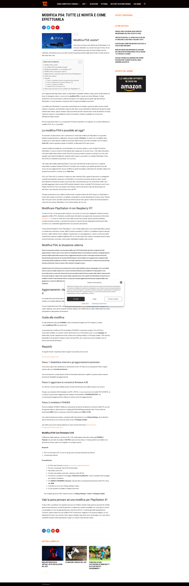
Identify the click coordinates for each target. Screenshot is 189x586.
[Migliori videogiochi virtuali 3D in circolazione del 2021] (52, 553)
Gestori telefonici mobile (121, 4)
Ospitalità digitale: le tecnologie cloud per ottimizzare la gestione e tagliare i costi (130, 38)
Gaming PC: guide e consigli (49, 11)
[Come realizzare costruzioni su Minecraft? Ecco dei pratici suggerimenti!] (99, 553)
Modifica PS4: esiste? (51, 65)
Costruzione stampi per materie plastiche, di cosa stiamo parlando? (130, 45)
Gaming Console (63, 11)
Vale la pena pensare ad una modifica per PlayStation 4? (62, 88)
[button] (121, 282)
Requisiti (47, 78)
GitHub (83, 306)
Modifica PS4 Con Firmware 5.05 (56, 86)
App (83, 4)
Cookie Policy (85, 303)
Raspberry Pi (46, 218)
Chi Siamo (137, 4)
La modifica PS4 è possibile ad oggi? (55, 67)
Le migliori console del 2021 (76, 562)
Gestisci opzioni (113, 299)
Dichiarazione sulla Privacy (99, 303)
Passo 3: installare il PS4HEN (55, 84)
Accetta (75, 299)
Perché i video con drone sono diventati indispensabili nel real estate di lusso (128, 32)
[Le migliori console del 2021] (76, 553)
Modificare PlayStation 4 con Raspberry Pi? (57, 69)
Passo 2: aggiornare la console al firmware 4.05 (60, 82)
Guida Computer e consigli (67, 4)
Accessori (94, 4)
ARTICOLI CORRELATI (50, 541)
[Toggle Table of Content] (79, 62)
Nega (94, 299)
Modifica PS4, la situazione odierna (55, 71)
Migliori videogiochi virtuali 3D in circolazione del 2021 (52, 564)
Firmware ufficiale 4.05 (51, 357)
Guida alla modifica (50, 76)
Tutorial (104, 4)
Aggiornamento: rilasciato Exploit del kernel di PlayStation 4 (62, 74)
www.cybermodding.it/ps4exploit (79, 465)
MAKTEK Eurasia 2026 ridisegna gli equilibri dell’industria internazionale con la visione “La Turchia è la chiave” (130, 52)
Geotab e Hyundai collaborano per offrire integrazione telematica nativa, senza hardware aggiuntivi (129, 60)
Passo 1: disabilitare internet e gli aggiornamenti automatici (63, 80)
